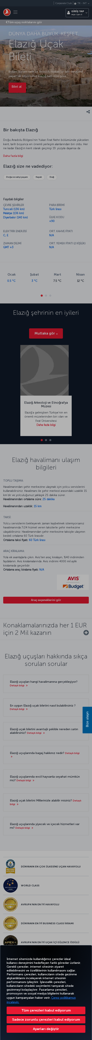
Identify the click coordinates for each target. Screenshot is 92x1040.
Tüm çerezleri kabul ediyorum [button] (46, 1010)
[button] (46, 1029)
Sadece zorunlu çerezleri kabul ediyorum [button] (46, 1019)
